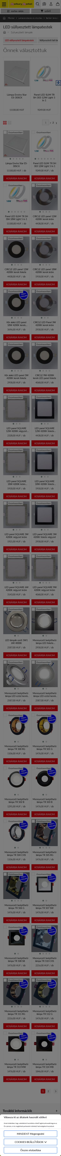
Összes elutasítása (30, 1150)
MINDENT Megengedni (30, 1133)
